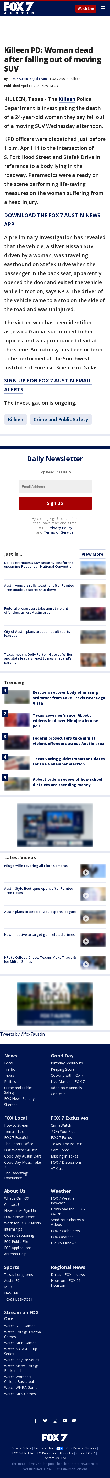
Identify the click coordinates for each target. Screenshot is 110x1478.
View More (92, 554)
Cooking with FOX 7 (67, 1075)
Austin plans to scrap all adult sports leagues (40, 911)
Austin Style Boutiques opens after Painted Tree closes (38, 890)
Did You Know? (63, 1243)
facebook (35, 1421)
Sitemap (11, 1104)
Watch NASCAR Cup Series (20, 1351)
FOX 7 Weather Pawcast (63, 1200)
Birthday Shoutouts (67, 1063)
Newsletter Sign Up (20, 1210)
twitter (45, 1421)
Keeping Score (63, 1069)
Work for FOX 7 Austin (22, 1223)
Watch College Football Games (23, 1334)
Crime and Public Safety (61, 419)
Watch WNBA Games (21, 1387)
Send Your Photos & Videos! (68, 1222)
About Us (14, 1191)
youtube (65, 1421)
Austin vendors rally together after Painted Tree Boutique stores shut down (39, 587)
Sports (11, 1267)
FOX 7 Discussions (66, 1162)
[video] (93, 871)
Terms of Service (58, 532)
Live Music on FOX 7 (68, 1081)
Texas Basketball (18, 1299)
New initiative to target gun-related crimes (39, 934)
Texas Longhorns (18, 1274)
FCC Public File (16, 1241)
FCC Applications (18, 1247)
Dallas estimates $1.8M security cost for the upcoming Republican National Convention (39, 564)
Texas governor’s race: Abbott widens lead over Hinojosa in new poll (65, 720)
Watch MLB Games (20, 1342)
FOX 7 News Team (19, 1216)
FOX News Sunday (19, 1098)
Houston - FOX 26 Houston (66, 1283)
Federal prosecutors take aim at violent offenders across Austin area (36, 610)
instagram (55, 1421)
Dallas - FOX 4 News (68, 1274)
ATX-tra (57, 1168)
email (74, 1421)
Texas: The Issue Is (67, 1143)
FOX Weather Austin (20, 1149)
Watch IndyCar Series (21, 1359)
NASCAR (11, 1292)
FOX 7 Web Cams (65, 1230)
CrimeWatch (61, 1125)
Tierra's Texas (15, 1131)
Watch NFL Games (19, 1325)
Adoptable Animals (66, 1087)
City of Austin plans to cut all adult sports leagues (37, 633)
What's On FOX (16, 1198)
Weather (61, 1191)
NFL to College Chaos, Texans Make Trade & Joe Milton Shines (40, 959)
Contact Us (13, 1204)
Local (8, 1063)
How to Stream (16, 1125)
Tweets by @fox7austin (22, 1034)
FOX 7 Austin (59, 79)
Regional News (68, 1267)
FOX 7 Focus (61, 1137)
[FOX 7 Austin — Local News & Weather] (19, 8)
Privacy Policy (60, 527)
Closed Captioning (19, 1235)
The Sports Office (18, 1143)
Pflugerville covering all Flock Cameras (36, 865)
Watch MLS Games (20, 1393)
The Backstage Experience (16, 1175)
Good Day (62, 1056)
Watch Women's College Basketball (19, 1379)
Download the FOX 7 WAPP (68, 1211)
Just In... (13, 554)
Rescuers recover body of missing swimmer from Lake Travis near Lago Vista (69, 698)
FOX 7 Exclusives (69, 1118)
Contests (58, 1093)
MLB (8, 1286)
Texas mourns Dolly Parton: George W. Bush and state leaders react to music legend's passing (39, 658)
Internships (13, 1229)
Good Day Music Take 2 (22, 1164)
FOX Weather (62, 1236)
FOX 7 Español (16, 1137)
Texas (9, 1075)
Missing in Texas (64, 1156)
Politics (10, 1081)
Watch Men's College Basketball (21, 1368)
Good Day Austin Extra (23, 1156)
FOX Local (15, 1118)
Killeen (75, 79)
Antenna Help (15, 1253)
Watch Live (86, 9)
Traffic (9, 1069)
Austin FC (12, 1280)
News (10, 1056)
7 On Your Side (63, 1131)
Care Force (60, 1149)
